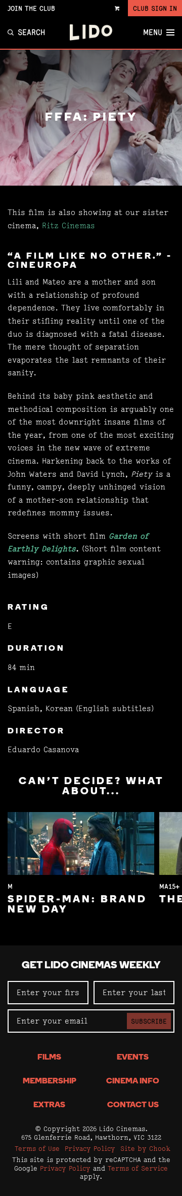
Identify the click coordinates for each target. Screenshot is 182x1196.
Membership (49, 1081)
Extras (49, 1105)
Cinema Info (132, 1081)
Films (49, 1057)
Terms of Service (138, 1168)
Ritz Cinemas (68, 225)
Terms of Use (37, 1148)
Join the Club (31, 8)
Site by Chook (145, 1148)
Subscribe (149, 1021)
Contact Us (133, 1105)
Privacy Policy (90, 1148)
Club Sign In (155, 8)
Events (133, 1057)
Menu (152, 32)
